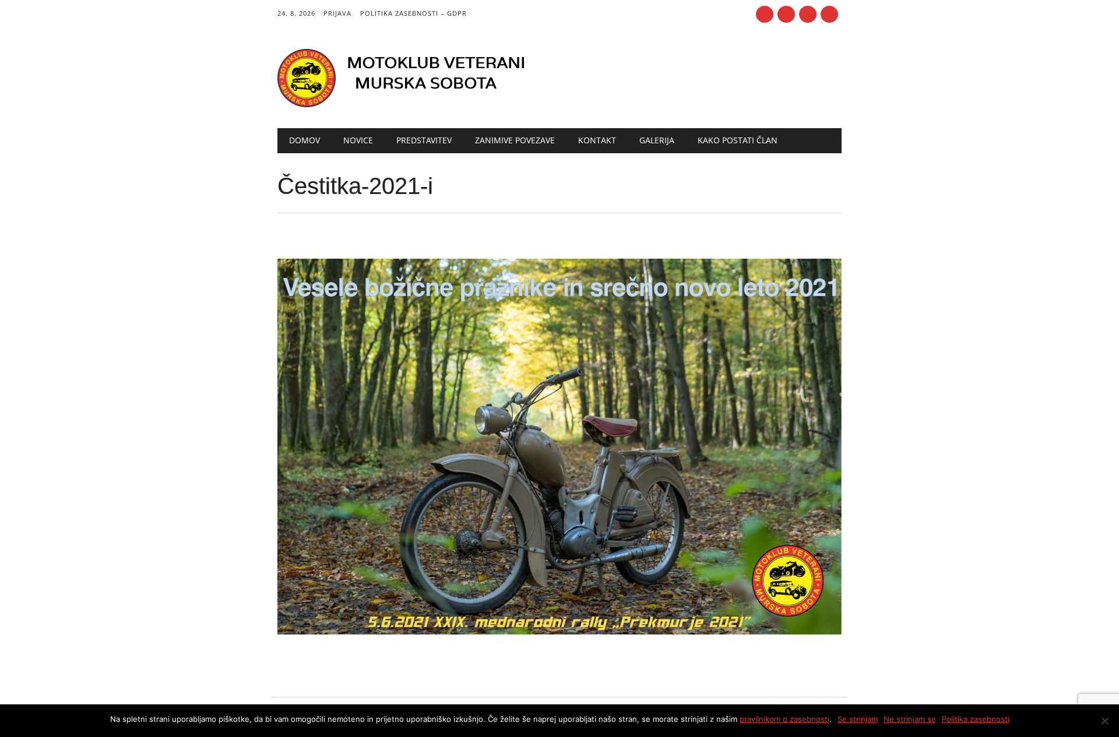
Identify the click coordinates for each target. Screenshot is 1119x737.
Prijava (337, 13)
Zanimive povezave (515, 140)
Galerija (656, 140)
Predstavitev (424, 140)
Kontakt (597, 140)
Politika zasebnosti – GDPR (413, 13)
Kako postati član (737, 140)
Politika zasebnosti (975, 719)
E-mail (809, 15)
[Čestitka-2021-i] (559, 645)
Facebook (764, 14)
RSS (786, 14)
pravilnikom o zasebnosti (784, 719)
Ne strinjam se (910, 719)
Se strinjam (858, 719)
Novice (358, 140)
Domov (304, 140)
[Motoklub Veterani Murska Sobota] (408, 104)
